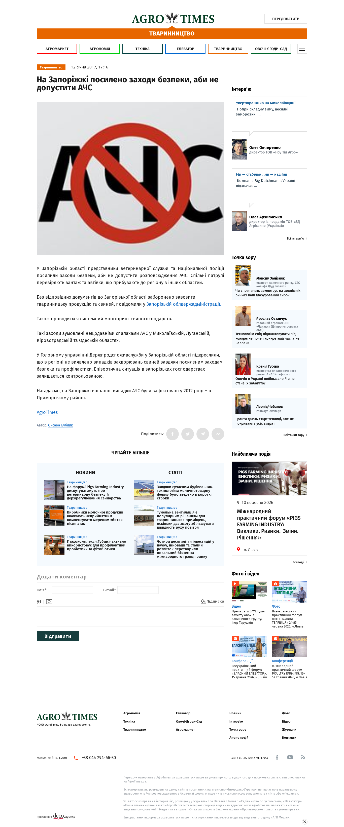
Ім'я (42, 590)
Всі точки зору (294, 435)
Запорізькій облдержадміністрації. (184, 304)
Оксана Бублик (60, 425)
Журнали (289, 729)
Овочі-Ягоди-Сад (271, 49)
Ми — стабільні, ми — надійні (261, 174)
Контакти (289, 737)
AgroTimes (47, 412)
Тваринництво (228, 49)
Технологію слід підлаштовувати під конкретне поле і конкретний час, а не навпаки (267, 338)
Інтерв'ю (236, 721)
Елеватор (185, 49)
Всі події (298, 562)
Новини (235, 713)
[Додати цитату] (40, 601)
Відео (286, 721)
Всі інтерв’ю (295, 238)
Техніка (142, 49)
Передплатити (285, 19)
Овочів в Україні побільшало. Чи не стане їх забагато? (265, 381)
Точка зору (237, 729)
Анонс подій (239, 737)
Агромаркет (57, 49)
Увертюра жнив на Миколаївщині (265, 103)
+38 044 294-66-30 (99, 757)
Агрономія (100, 49)
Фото (286, 713)
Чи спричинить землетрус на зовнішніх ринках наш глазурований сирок (267, 293)
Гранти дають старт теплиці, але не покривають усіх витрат (264, 421)
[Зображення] (49, 601)
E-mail (109, 590)
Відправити (57, 636)
